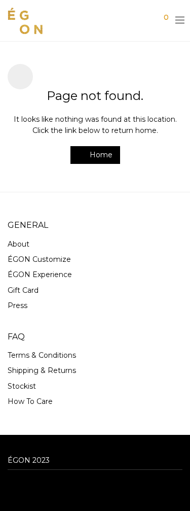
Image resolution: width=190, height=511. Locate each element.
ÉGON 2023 (29, 460)
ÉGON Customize (39, 259)
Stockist (22, 386)
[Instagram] (26, 487)
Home (100, 154)
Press (17, 305)
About (18, 244)
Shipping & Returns (42, 370)
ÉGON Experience (40, 274)
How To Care (30, 401)
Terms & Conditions (42, 355)
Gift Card (23, 290)
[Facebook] (11, 487)
